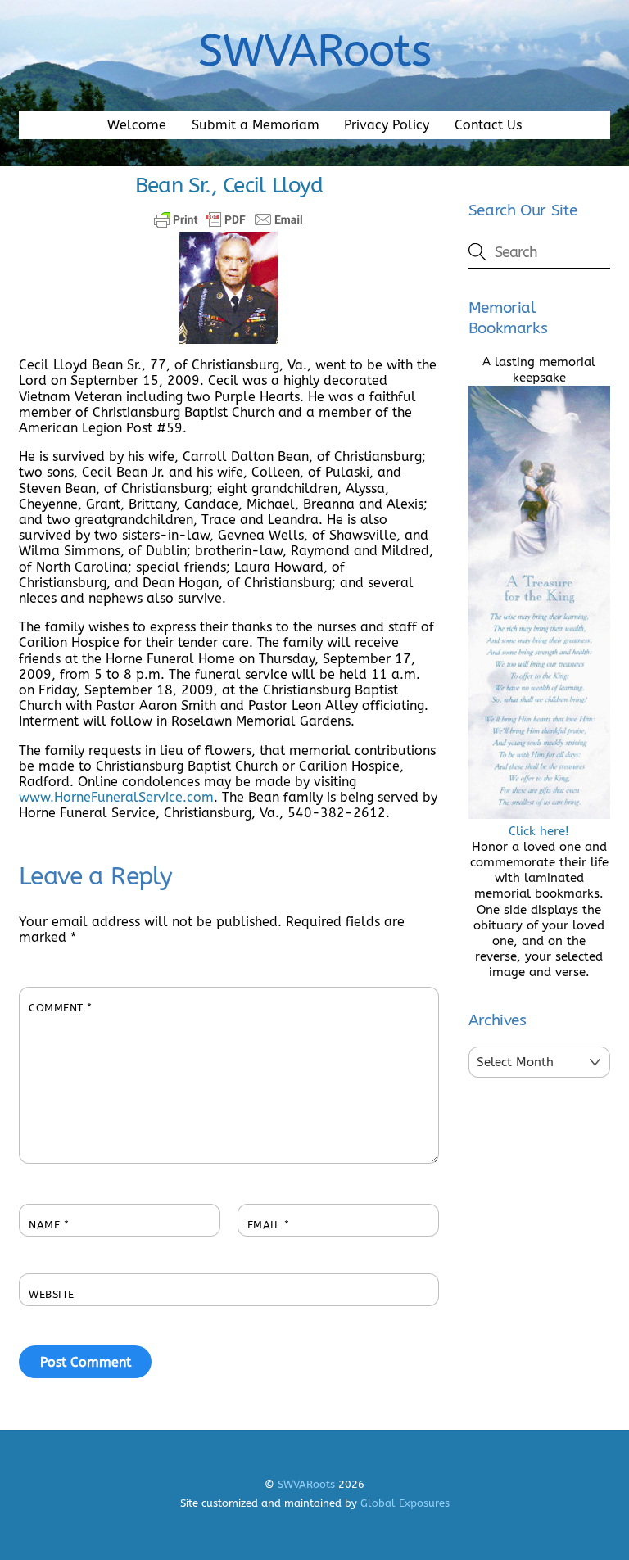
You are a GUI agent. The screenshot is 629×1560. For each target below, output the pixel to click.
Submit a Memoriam (255, 125)
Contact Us (488, 125)
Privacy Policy (386, 125)
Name (49, 1225)
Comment (61, 1008)
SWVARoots (306, 1484)
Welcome (136, 125)
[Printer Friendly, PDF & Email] (228, 219)
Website (52, 1294)
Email (268, 1225)
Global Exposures (405, 1503)
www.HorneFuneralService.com (116, 797)
